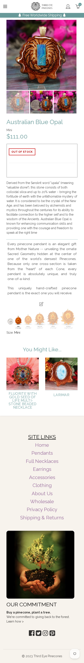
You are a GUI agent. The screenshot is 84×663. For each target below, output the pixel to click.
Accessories (42, 477)
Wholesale (42, 501)
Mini (17, 333)
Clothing (42, 485)
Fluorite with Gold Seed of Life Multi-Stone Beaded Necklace (23, 400)
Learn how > (15, 621)
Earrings (42, 469)
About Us (42, 493)
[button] (32, 633)
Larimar (61, 395)
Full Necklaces (42, 461)
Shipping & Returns (42, 517)
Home (42, 445)
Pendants (42, 453)
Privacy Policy (42, 509)
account (68, 6)
